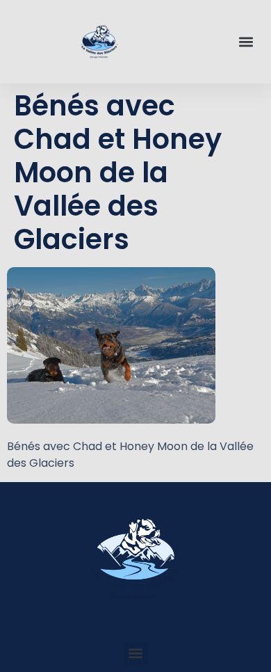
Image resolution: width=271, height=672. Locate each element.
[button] (245, 42)
